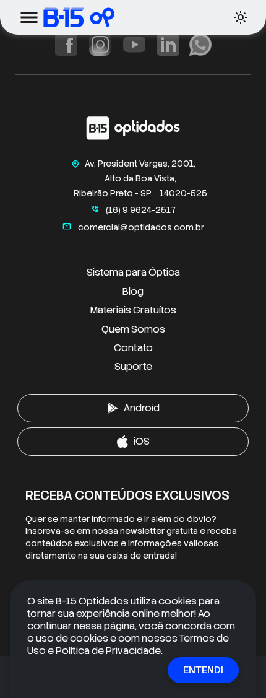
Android (142, 407)
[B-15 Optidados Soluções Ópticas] (133, 130)
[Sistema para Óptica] (108, 17)
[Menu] (29, 17)
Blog (133, 291)
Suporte (133, 366)
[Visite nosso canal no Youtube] (134, 44)
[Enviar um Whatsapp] (200, 44)
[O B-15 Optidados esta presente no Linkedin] (168, 44)
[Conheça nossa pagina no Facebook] (66, 44)
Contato (133, 347)
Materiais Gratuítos (133, 309)
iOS (142, 441)
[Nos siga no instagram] (100, 44)
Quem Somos (133, 329)
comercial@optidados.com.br (133, 227)
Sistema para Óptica (133, 272)
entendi (203, 669)
